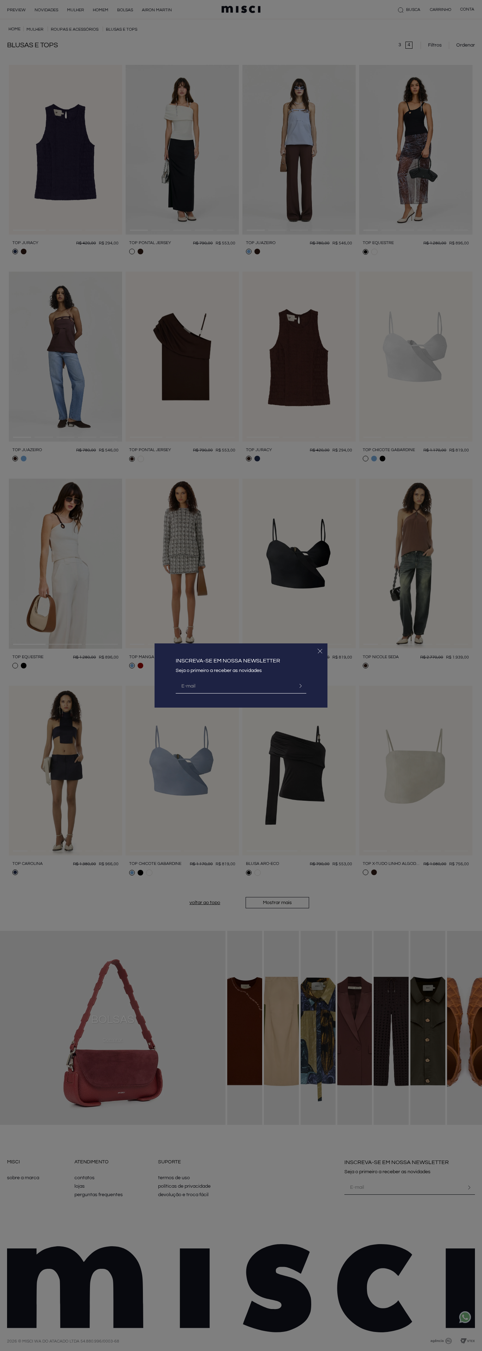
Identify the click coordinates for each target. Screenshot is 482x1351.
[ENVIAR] (297, 686)
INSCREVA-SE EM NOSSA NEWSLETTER (228, 661)
